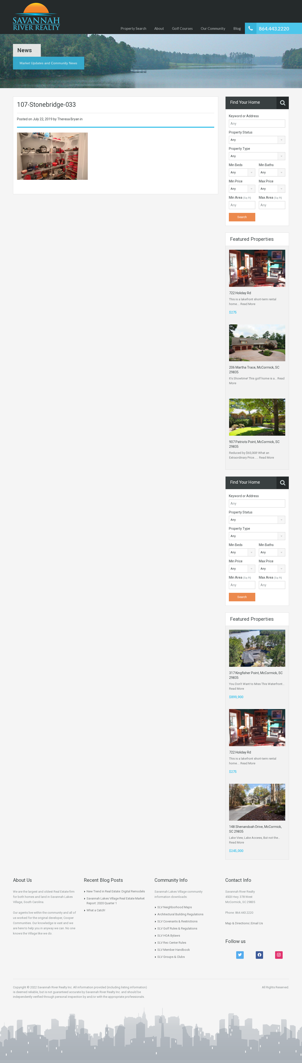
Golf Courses (182, 28)
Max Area (270, 197)
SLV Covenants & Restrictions (177, 921)
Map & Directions (237, 923)
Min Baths (266, 165)
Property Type (239, 149)
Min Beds (236, 165)
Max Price (266, 181)
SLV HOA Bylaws (168, 935)
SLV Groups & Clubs (171, 957)
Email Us (257, 923)
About (159, 28)
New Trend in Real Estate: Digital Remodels (116, 891)
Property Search (133, 28)
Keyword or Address (244, 116)
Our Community (213, 28)
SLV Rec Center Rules (171, 942)
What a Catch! (96, 910)
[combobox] (257, 140)
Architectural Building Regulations (180, 914)
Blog (237, 28)
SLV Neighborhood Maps (174, 907)
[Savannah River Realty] (36, 17)
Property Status (240, 132)
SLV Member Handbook (173, 949)
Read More (247, 304)
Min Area (240, 197)
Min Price (236, 181)
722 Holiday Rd (240, 293)
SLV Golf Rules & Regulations (177, 928)
